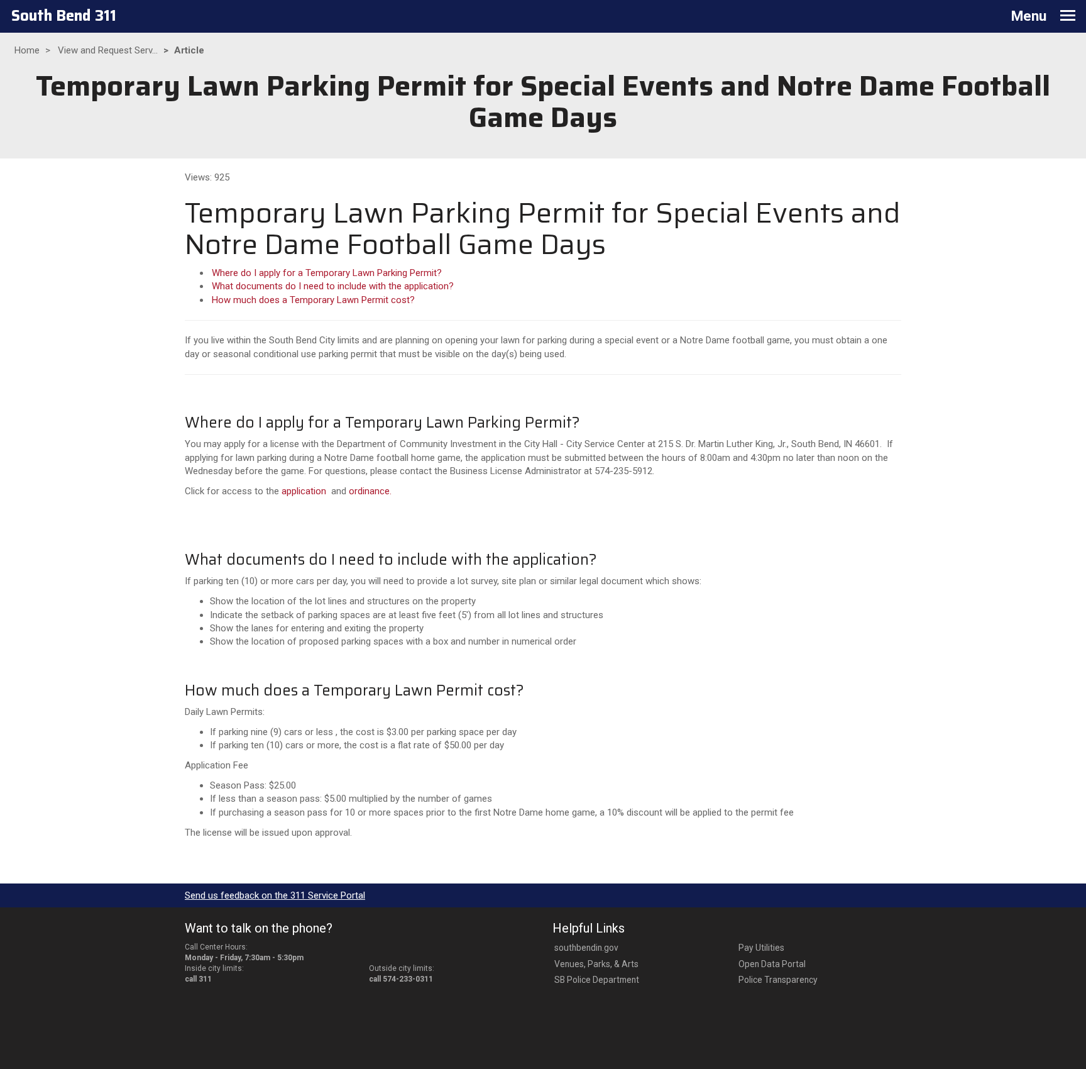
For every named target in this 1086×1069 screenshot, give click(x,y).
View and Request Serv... (108, 50)
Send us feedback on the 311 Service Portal (275, 895)
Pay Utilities (761, 948)
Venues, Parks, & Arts (596, 964)
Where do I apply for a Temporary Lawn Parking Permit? (327, 273)
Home (27, 50)
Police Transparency (778, 980)
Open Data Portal (772, 964)
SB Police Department (596, 980)
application (304, 491)
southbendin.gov (586, 948)
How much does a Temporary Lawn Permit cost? (313, 300)
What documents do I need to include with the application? (333, 286)
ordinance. (370, 491)
